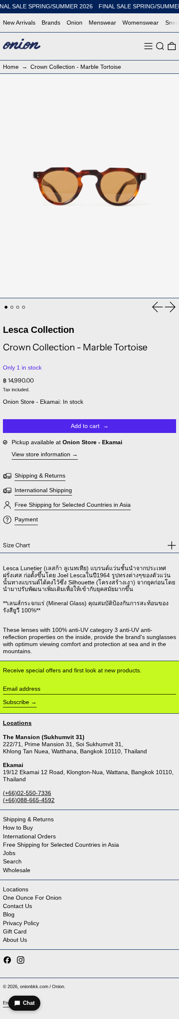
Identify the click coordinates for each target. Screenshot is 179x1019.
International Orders (29, 836)
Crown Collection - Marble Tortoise (75, 66)
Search (12, 861)
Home (11, 66)
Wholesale (16, 870)
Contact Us (17, 906)
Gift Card (15, 931)
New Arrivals (19, 22)
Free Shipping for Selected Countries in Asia (61, 844)
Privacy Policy (21, 923)
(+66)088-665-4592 (29, 800)
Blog (9, 914)
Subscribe (16, 702)
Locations (15, 889)
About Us (15, 939)
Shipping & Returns (28, 819)
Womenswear (140, 22)
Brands (51, 22)
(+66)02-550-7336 (27, 793)
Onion (74, 22)
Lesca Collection (38, 330)
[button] (160, 46)
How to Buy (18, 827)
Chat (29, 1003)
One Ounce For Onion (32, 897)
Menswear (102, 22)
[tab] (6, 307)
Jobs (9, 853)
